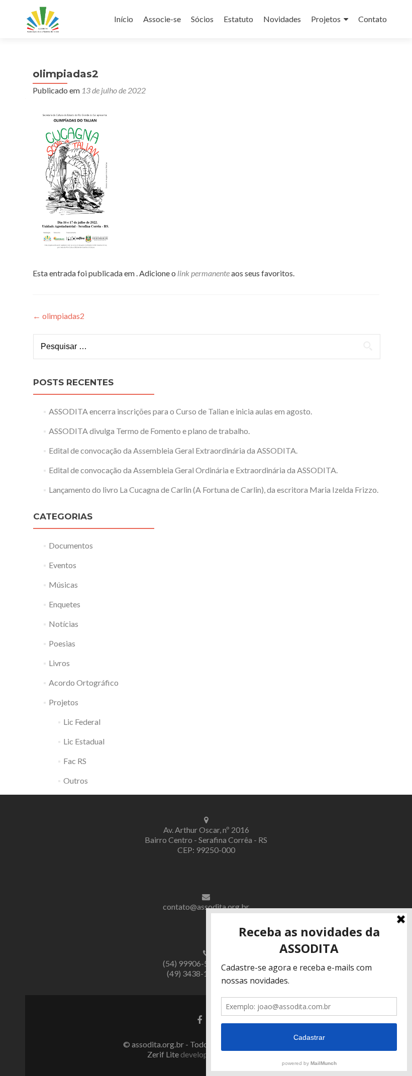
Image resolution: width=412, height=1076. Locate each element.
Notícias (63, 623)
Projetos (326, 19)
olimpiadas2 (58, 315)
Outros (75, 780)
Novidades (282, 19)
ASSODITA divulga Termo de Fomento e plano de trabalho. (149, 431)
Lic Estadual (84, 741)
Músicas (63, 584)
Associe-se (162, 19)
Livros (59, 663)
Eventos (62, 565)
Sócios (202, 19)
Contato (372, 19)
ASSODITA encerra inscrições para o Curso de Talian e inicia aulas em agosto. (180, 411)
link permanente (203, 273)
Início (123, 19)
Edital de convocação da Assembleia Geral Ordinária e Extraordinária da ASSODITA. (193, 470)
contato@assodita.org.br (206, 906)
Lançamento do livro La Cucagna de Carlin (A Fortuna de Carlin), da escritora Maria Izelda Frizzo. (213, 489)
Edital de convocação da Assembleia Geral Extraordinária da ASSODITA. (173, 450)
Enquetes (64, 604)
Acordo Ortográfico (84, 682)
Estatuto (238, 19)
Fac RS (74, 761)
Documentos (71, 545)
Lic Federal (81, 721)
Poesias (62, 643)
